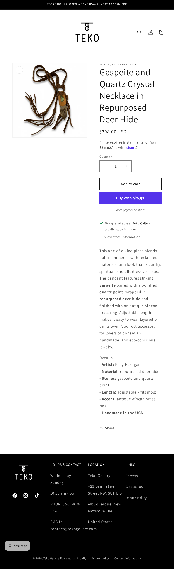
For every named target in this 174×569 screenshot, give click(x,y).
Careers (132, 475)
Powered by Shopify (73, 558)
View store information (122, 237)
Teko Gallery (51, 558)
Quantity (105, 156)
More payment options (130, 210)
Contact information (127, 558)
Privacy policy (100, 558)
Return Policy (136, 497)
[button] (10, 32)
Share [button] (109, 428)
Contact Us (134, 486)
